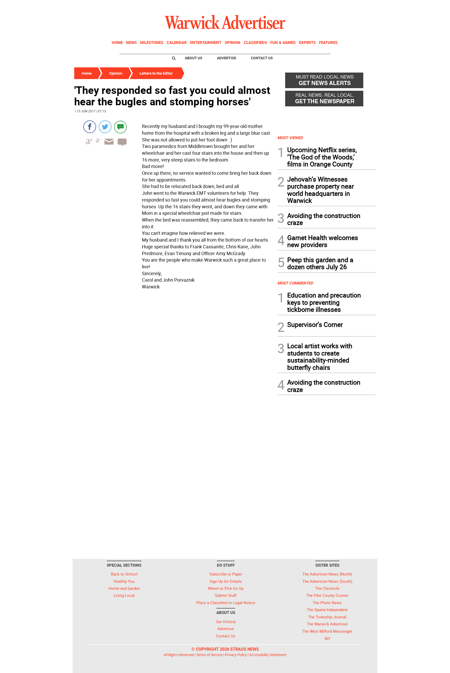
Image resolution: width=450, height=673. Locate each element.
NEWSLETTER (334, 6)
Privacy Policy (236, 654)
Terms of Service (209, 654)
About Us (193, 57)
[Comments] (120, 126)
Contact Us (262, 57)
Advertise (226, 57)
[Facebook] (89, 126)
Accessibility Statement (267, 654)
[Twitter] (105, 126)
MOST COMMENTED (295, 283)
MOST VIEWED (290, 137)
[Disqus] (174, 358)
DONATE (363, 6)
